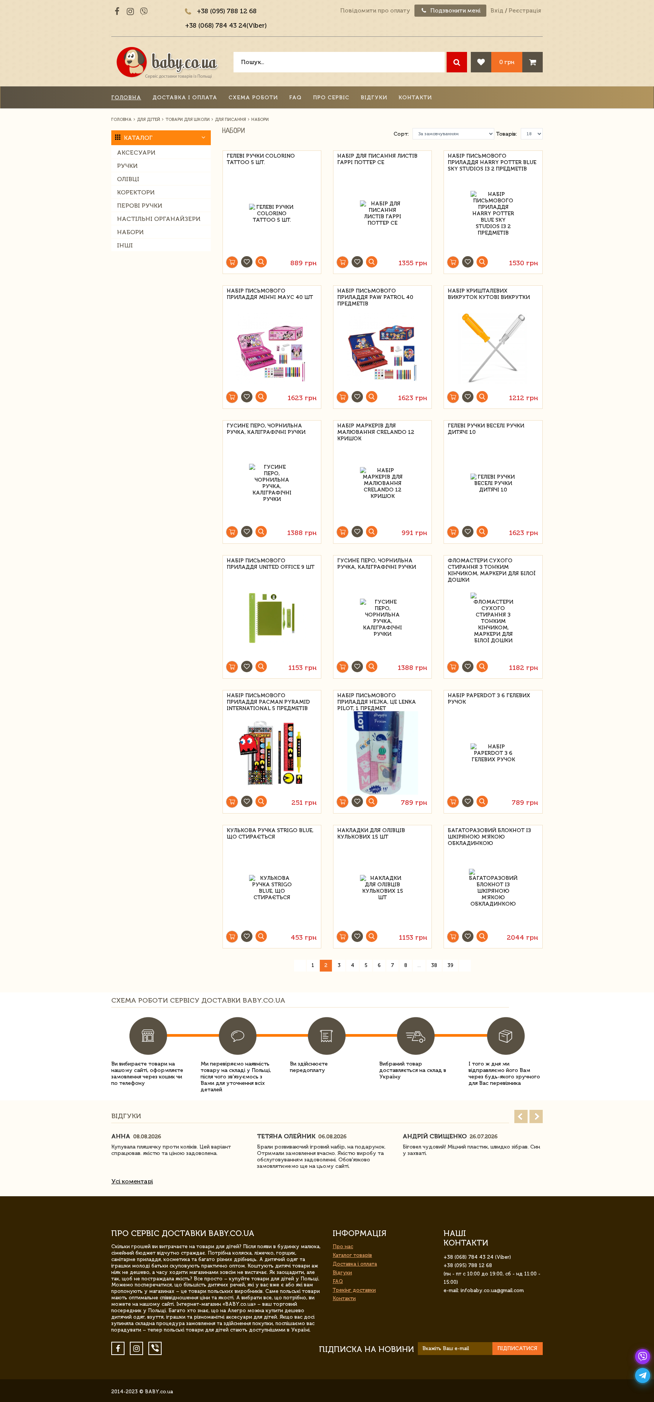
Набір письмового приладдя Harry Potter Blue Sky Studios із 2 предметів (492, 161)
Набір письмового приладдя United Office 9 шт (271, 563)
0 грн (506, 62)
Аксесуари (136, 152)
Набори (130, 232)
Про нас (343, 1246)
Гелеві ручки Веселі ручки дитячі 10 (486, 428)
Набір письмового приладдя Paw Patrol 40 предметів (375, 296)
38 (434, 965)
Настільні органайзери (159, 218)
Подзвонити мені (455, 10)
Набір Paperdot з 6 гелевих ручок (489, 698)
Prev (521, 1116)
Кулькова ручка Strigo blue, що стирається (270, 833)
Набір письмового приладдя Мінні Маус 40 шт (270, 294)
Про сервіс (331, 97)
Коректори (136, 192)
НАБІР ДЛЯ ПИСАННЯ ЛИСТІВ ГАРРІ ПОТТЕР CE (377, 159)
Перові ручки (139, 205)
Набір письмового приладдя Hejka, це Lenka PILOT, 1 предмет (376, 700)
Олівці (128, 179)
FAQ (295, 97)
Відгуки (374, 97)
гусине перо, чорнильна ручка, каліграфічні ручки (266, 428)
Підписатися (517, 1348)
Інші (125, 245)
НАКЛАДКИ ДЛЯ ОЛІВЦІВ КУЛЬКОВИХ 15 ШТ (371, 833)
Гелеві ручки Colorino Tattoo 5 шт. (261, 159)
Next (536, 1116)
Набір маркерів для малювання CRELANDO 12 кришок (375, 431)
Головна (126, 97)
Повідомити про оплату (375, 10)
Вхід (496, 10)
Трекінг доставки (354, 1290)
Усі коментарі (132, 1181)
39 (450, 965)
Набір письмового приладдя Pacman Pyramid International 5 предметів (268, 700)
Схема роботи (253, 97)
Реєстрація (525, 10)
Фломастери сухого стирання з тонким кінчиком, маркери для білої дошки (492, 565)
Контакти (415, 97)
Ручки (127, 165)
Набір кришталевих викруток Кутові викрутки (489, 294)
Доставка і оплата (185, 97)
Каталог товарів (352, 1255)
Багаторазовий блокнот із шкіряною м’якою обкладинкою (489, 835)
